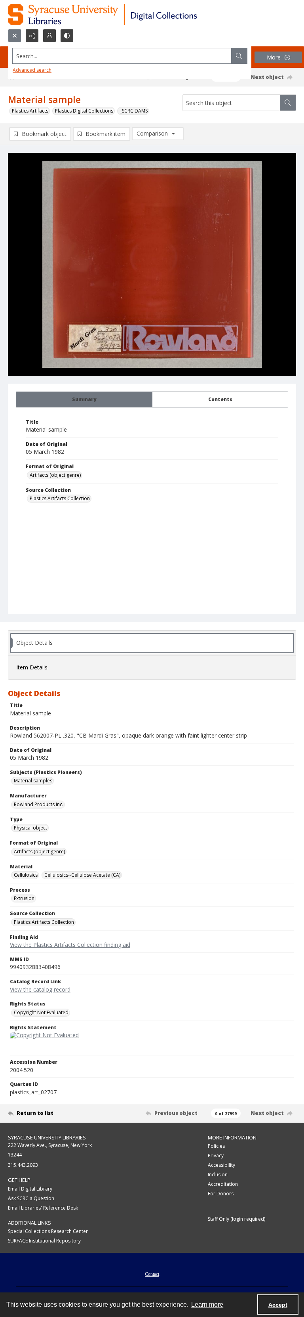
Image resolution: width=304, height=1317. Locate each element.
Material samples (33, 780)
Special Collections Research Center (48, 1231)
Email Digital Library (30, 1188)
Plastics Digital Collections (84, 110)
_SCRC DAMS (134, 110)
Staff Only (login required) (236, 1219)
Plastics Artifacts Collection (60, 498)
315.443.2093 (23, 1165)
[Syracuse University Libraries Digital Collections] (125, 14)
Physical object (30, 827)
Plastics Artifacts (30, 110)
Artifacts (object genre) (55, 475)
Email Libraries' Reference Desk (43, 1207)
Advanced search (32, 70)
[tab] (84, 399)
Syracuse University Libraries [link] (47, 1137)
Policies (216, 1146)
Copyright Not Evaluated (41, 1012)
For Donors (221, 1193)
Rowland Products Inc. (38, 804)
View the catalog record (40, 989)
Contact (152, 1274)
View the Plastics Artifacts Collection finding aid (70, 944)
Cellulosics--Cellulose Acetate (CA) (82, 875)
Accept (277, 1305)
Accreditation (223, 1184)
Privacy (216, 1155)
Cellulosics (26, 875)
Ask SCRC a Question (31, 1198)
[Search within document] (288, 103)
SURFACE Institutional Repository (44, 1240)
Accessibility (221, 1165)
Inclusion (218, 1174)
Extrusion (24, 898)
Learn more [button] (207, 1304)
